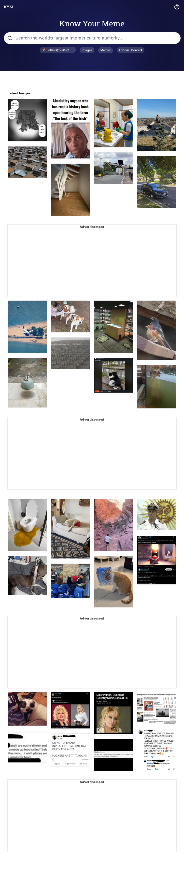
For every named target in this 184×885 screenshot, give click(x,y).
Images (87, 50)
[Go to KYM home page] (8, 7)
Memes (105, 50)
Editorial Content (130, 50)
